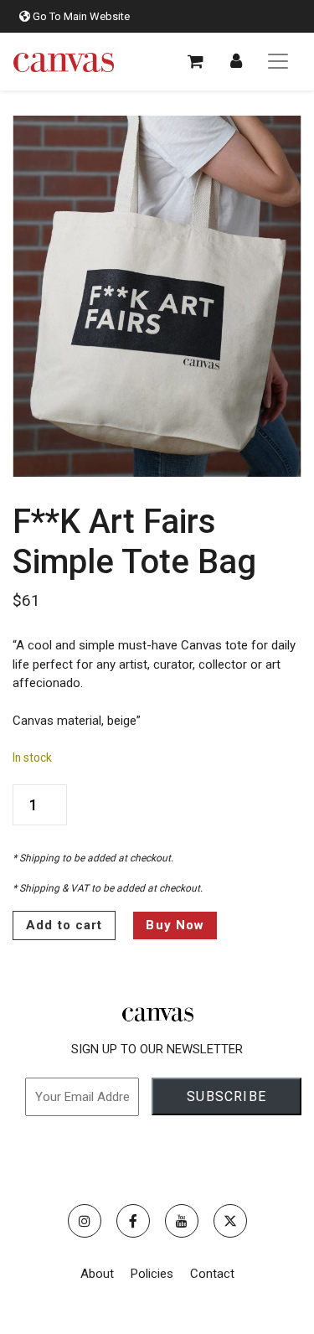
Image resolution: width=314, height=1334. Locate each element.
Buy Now (175, 925)
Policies (152, 1273)
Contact (212, 1273)
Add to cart (64, 925)
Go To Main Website (80, 16)
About (97, 1273)
